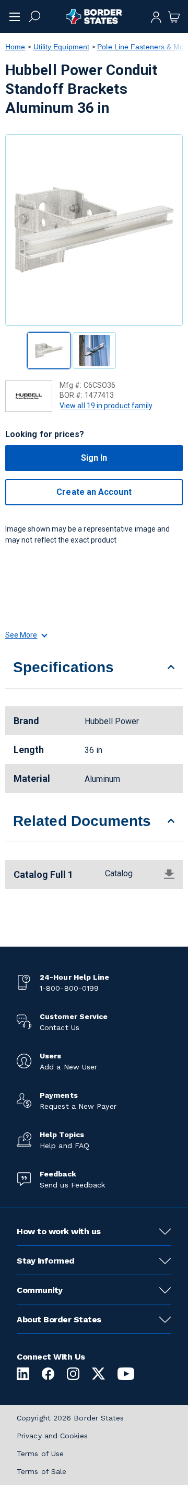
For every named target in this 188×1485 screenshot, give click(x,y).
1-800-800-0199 (69, 988)
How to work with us (59, 1231)
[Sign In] (156, 16)
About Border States (59, 1319)
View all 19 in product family (106, 405)
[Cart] (174, 16)
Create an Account (93, 492)
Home (15, 47)
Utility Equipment (61, 47)
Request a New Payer (78, 1106)
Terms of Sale (41, 1471)
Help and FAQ (64, 1145)
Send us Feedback (72, 1185)
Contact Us (59, 1027)
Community (40, 1290)
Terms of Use (40, 1453)
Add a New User (68, 1067)
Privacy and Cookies (52, 1435)
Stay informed (46, 1261)
